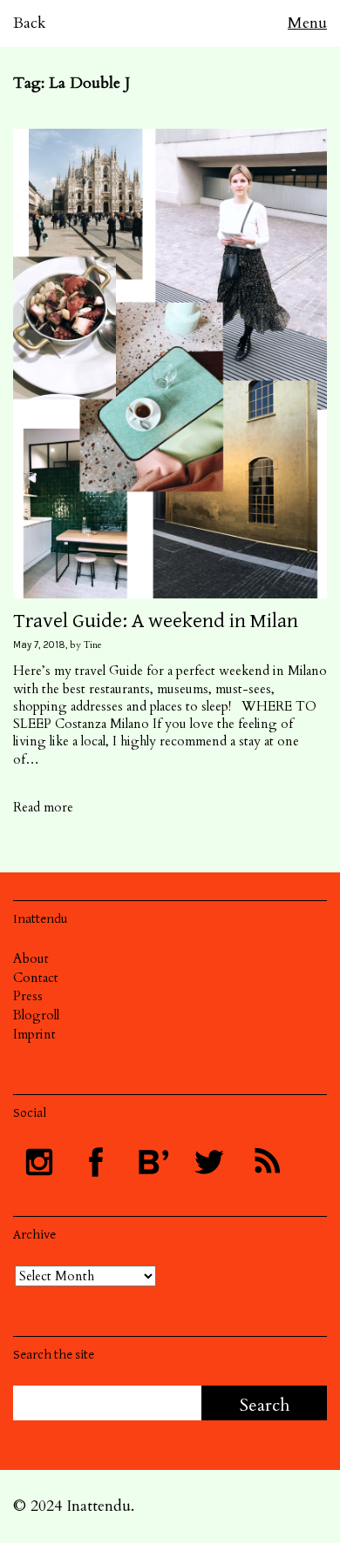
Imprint (34, 1034)
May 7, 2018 (39, 645)
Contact (35, 977)
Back (29, 23)
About (31, 958)
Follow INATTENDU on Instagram (39, 1162)
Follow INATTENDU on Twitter (209, 1162)
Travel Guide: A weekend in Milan (155, 621)
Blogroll (36, 1015)
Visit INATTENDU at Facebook (96, 1162)
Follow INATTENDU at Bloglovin (152, 1162)
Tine (93, 644)
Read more (43, 807)
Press (28, 996)
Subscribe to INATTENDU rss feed (266, 1162)
